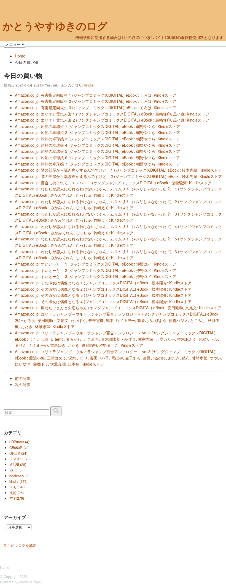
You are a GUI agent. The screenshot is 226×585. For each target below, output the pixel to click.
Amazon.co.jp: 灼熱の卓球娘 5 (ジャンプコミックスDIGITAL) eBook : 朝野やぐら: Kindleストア (97, 151)
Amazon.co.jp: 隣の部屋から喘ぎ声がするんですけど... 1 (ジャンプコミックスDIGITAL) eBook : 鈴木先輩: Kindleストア (118, 170)
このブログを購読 (21, 545)
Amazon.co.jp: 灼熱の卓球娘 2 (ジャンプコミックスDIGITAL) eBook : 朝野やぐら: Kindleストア (97, 132)
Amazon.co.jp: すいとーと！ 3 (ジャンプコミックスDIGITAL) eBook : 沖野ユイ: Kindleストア (95, 276)
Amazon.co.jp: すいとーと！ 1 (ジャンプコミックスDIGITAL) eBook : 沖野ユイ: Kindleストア (95, 264)
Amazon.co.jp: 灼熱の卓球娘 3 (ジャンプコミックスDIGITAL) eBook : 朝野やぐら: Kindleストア (97, 138)
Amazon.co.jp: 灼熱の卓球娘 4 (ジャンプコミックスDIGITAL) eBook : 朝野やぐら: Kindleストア (97, 145)
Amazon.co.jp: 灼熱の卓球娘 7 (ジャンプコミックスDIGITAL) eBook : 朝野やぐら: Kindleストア (97, 164)
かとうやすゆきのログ (55, 26)
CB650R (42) (19, 447)
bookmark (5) (19, 475)
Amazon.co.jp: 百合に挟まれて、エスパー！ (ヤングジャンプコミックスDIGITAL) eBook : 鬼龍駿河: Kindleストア (113, 182)
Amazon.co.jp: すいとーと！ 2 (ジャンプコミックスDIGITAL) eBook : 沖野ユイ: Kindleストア (95, 270)
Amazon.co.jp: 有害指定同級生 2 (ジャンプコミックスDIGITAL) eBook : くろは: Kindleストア (95, 101)
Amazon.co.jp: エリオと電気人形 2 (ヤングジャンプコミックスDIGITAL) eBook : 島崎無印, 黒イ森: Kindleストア (112, 120)
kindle (88, 85)
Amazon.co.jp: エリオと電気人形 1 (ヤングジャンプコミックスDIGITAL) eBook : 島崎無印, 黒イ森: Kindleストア (112, 114)
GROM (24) (18, 453)
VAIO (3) (16, 470)
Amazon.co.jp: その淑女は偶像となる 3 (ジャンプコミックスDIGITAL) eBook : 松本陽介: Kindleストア (103, 295)
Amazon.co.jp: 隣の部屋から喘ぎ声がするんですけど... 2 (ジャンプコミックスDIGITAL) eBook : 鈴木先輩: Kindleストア (118, 176)
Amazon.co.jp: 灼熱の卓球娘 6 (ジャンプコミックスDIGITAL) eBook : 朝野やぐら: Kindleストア (97, 157)
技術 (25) (16, 492)
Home (20, 56)
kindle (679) (18, 481)
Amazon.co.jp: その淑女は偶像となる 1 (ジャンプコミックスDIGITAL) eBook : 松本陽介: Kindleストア (103, 282)
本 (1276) (16, 498)
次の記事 (22, 384)
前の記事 (22, 378)
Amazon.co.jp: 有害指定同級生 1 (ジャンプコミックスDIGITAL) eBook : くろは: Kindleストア (95, 95)
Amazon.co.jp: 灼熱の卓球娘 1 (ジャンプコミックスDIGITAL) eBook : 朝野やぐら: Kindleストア (97, 126)
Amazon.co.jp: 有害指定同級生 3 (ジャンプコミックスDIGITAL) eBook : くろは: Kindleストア (95, 107)
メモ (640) (17, 486)
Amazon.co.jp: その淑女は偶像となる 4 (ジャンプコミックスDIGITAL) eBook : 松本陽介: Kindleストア (103, 301)
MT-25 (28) (17, 464)
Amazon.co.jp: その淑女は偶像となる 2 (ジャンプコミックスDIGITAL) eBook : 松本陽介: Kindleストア (103, 289)
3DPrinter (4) (19, 441)
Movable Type (30, 581)
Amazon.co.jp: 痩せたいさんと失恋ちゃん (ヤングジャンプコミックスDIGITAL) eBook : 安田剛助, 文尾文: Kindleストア (118, 307)
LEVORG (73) (20, 459)
